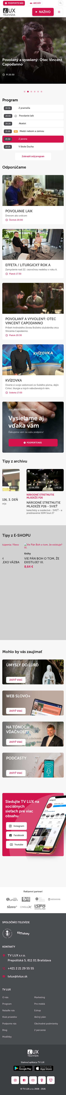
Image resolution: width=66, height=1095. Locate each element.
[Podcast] (42, 1080)
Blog (4, 1030)
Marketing (39, 997)
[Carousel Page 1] (24, 91)
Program (7, 1003)
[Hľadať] (60, 3)
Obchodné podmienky (46, 1023)
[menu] (59, 12)
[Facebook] (24, 1080)
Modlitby (7, 1036)
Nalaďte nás (8, 1010)
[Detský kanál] (51, 1080)
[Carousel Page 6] (41, 91)
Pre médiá (39, 1003)
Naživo (44, 12)
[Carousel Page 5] (38, 91)
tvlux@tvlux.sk (17, 976)
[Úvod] (9, 11)
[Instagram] (15, 1080)
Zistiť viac (15, 680)
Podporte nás (15, 3)
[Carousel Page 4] (34, 91)
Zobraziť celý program (33, 156)
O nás (5, 997)
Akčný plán (40, 1017)
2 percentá (40, 1030)
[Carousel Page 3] (31, 91)
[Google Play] (23, 1068)
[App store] (44, 1068)
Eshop (37, 1010)
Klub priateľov (9, 1017)
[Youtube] (33, 1080)
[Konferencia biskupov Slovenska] (7, 933)
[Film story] (23, 934)
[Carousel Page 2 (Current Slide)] (28, 91)
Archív (37, 3)
